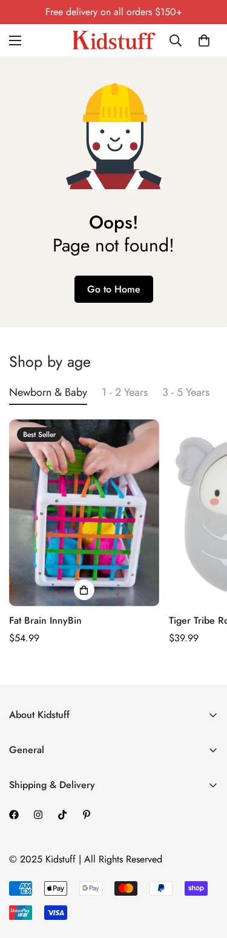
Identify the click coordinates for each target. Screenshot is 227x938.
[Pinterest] (86, 815)
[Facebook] (14, 815)
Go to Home (113, 289)
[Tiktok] (62, 815)
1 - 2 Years (125, 392)
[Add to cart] (84, 590)
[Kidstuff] (113, 40)
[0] (204, 40)
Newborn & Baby (48, 392)
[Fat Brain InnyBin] (84, 512)
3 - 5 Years (185, 392)
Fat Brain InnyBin (45, 620)
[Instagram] (38, 815)
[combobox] (178, 40)
